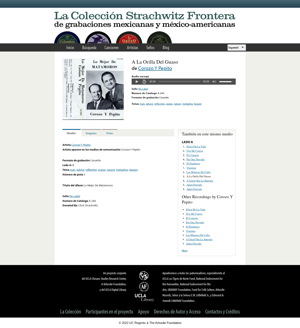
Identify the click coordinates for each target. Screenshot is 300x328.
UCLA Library (144, 297)
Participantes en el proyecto (109, 311)
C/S (144, 275)
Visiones (191, 168)
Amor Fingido (194, 184)
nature (177, 103)
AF (144, 287)
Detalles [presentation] (71, 133)
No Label (143, 88)
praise (169, 103)
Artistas (132, 47)
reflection (159, 103)
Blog (166, 47)
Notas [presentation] (109, 133)
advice (149, 103)
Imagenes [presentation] (91, 133)
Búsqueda (89, 47)
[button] (137, 81)
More (185, 250)
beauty (198, 103)
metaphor (187, 103)
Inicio (70, 47)
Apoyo (143, 311)
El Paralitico (193, 163)
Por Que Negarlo (196, 159)
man (142, 103)
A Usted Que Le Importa (200, 180)
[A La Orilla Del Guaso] (93, 118)
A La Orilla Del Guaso (199, 176)
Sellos (150, 47)
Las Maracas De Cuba (198, 172)
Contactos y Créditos (222, 311)
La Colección (70, 311)
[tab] (71, 133)
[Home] (150, 20)
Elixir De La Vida (196, 146)
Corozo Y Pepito (155, 68)
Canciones (111, 47)
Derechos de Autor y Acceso (177, 311)
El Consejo (193, 155)
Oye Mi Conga (195, 151)
